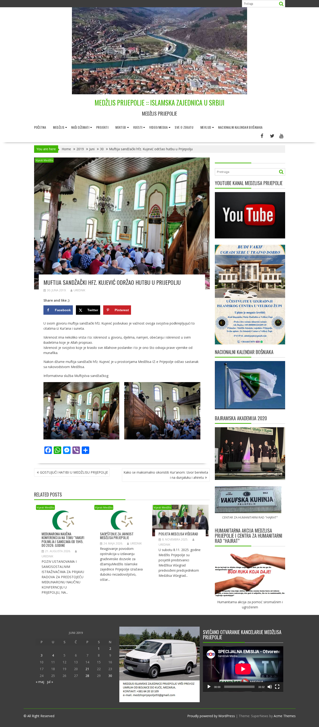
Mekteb (120, 127)
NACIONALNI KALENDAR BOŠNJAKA (240, 127)
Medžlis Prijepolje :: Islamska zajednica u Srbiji (159, 102)
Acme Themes (285, 716)
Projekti (102, 127)
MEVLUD (205, 127)
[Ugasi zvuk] (269, 686)
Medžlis (58, 127)
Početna (40, 127)
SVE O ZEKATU (184, 127)
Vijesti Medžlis (44, 160)
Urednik (79, 290)
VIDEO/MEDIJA (158, 127)
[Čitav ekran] (277, 686)
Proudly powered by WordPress (211, 716)
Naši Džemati (80, 127)
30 (110, 675)
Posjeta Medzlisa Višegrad (178, 533)
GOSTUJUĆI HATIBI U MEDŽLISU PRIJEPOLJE (74, 472)
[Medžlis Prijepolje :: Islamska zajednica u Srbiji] (159, 93)
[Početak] (209, 686)
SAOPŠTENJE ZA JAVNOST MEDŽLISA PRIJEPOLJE (117, 535)
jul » (50, 682)
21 (87, 669)
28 (87, 675)
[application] (243, 669)
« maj (40, 682)
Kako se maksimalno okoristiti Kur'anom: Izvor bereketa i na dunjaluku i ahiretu (166, 475)
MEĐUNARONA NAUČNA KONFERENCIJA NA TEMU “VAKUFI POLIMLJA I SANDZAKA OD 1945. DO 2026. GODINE (63, 539)
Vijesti (137, 127)
